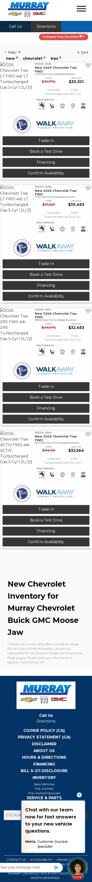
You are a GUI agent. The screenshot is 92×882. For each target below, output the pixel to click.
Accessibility (41, 860)
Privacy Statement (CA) (44, 737)
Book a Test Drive (46, 151)
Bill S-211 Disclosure (44, 771)
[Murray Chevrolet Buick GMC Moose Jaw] (29, 10)
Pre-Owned (44, 788)
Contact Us (16, 860)
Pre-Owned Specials (44, 793)
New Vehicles (44, 784)
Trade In (46, 140)
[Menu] (81, 9)
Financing (46, 162)
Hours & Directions (44, 757)
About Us (44, 751)
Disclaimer (44, 744)
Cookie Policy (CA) (44, 731)
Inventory (44, 778)
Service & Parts (44, 798)
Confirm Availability (46, 173)
